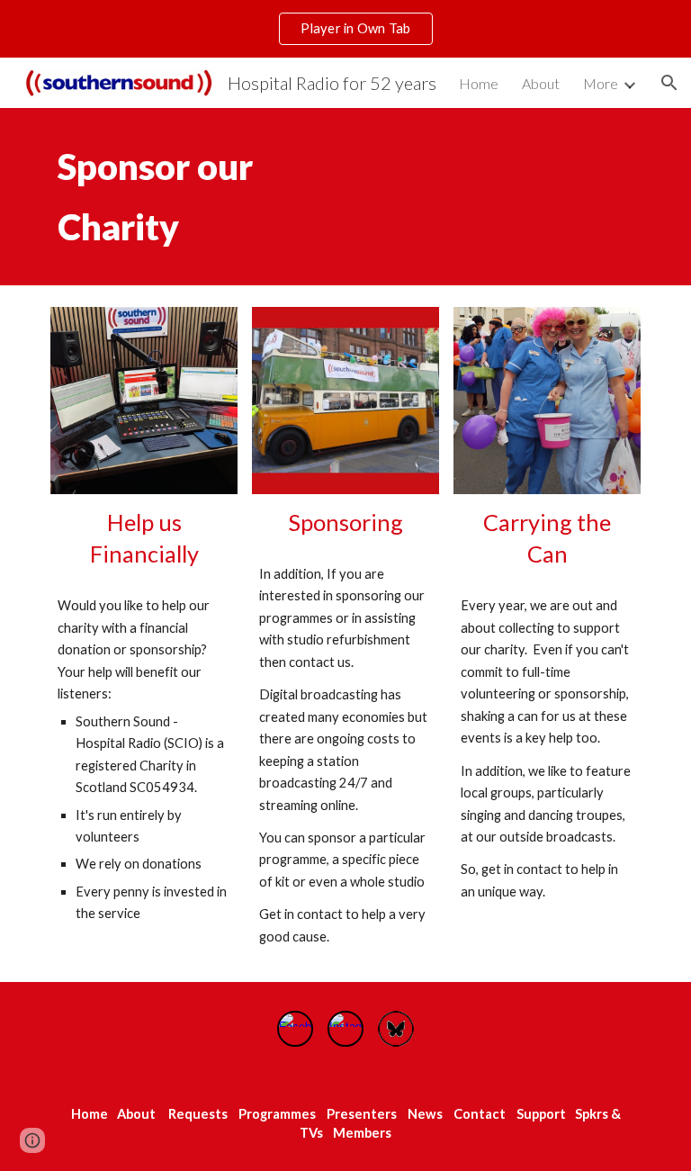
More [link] (600, 83)
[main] (219, 197)
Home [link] (478, 83)
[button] (669, 82)
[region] (345, 29)
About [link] (541, 83)
